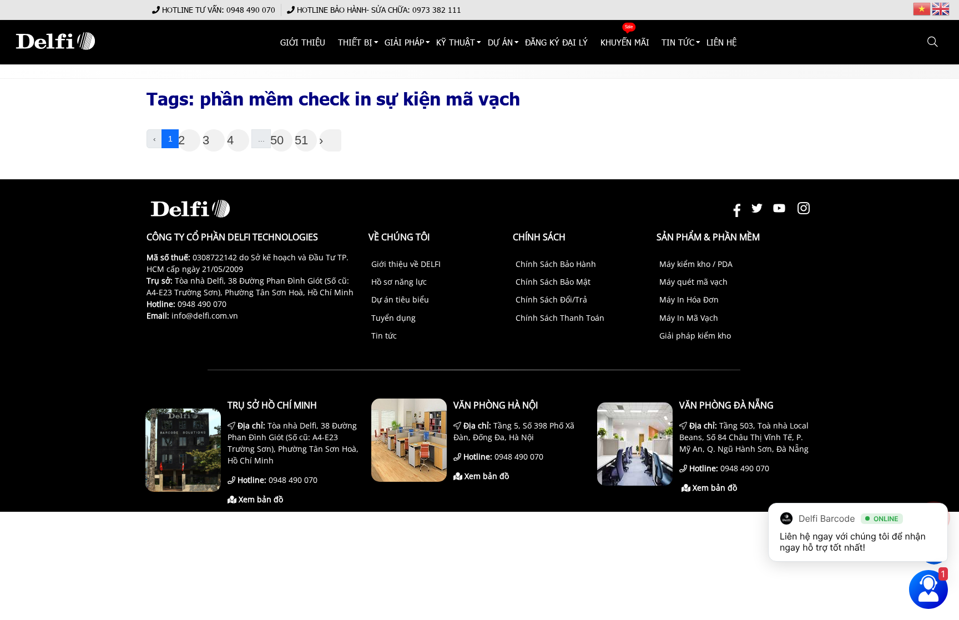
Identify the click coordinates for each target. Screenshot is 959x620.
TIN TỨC (678, 42)
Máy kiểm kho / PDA (696, 264)
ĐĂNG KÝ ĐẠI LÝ (556, 42)
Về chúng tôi (399, 237)
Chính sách (539, 237)
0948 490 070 (250, 9)
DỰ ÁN (500, 42)
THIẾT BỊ (355, 42)
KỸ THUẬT (456, 42)
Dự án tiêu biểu (400, 299)
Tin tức (384, 335)
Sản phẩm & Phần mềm (708, 237)
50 (277, 140)
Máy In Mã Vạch (688, 317)
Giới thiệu (303, 42)
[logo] (55, 55)
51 (301, 140)
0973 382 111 (436, 9)
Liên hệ (722, 42)
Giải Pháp (404, 42)
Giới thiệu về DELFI (406, 264)
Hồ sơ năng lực (399, 281)
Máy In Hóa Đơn (689, 299)
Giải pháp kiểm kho (695, 335)
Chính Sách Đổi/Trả (551, 299)
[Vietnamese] (922, 8)
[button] (933, 42)
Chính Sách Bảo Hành (556, 264)
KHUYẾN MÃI (624, 42)
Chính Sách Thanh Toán (560, 317)
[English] (941, 8)
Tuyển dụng (393, 317)
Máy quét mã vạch (693, 281)
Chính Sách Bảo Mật (553, 281)
